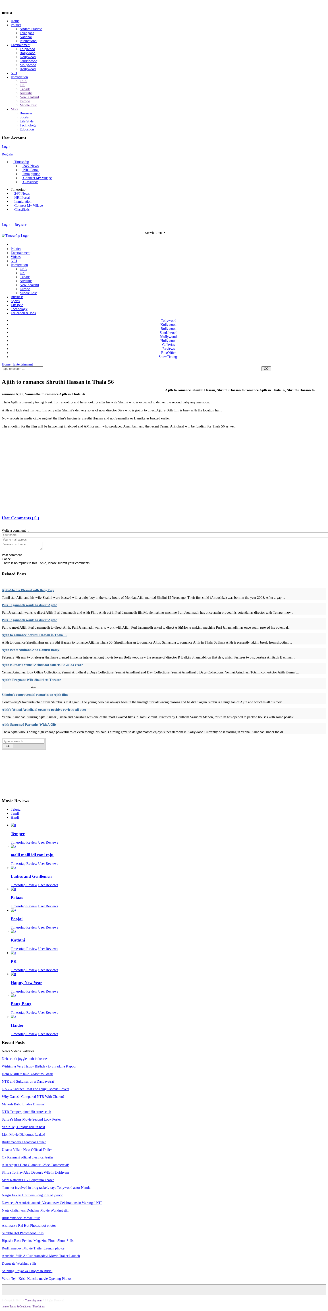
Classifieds (30, 182)
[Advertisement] (83, 374)
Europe (25, 101)
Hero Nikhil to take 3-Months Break (27, 1074)
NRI (14, 73)
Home (15, 21)
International (28, 41)
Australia (26, 93)
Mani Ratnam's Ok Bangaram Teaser (28, 1180)
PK (14, 961)
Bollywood (27, 53)
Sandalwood (28, 61)
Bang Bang (21, 1003)
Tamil (15, 813)
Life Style (26, 121)
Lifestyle (17, 305)
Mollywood (28, 65)
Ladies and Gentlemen (31, 876)
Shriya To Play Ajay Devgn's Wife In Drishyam (35, 1172)
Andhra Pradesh (31, 29)
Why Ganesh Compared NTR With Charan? (33, 1096)
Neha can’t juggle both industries (25, 1059)
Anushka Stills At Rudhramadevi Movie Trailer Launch (41, 1256)
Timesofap (21, 162)
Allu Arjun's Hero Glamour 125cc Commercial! (35, 1165)
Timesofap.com (33, 1300)
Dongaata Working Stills (19, 1263)
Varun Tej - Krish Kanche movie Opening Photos (36, 1278)
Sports (24, 117)
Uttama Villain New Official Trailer (27, 1150)
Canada (25, 89)
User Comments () (20, 518)
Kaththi (18, 940)
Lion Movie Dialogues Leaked (23, 1134)
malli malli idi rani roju (32, 855)
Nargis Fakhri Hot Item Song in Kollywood (32, 1195)
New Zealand (29, 97)
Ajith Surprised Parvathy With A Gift (29, 724)
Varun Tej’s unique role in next (23, 1127)
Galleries (168, 345)
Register (7, 154)
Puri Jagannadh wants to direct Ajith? (29, 605)
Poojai (17, 919)
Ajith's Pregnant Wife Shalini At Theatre (31, 679)
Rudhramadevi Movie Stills (21, 1218)
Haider (17, 1025)
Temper (18, 833)
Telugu (16, 809)
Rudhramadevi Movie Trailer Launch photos (33, 1248)
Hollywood (28, 69)
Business (26, 113)
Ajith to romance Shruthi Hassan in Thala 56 (34, 635)
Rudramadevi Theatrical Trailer (24, 1142)
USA (23, 81)
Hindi (15, 817)
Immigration (19, 77)
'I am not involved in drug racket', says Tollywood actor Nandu (46, 1187)
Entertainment (20, 45)
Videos (16, 257)
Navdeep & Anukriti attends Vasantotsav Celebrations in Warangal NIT (52, 1203)
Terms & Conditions (20, 1306)
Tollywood (27, 49)
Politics (16, 25)
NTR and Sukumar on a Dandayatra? (28, 1081)
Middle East (28, 105)
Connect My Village (37, 178)
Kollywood (28, 57)
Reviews (168, 349)
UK (22, 85)
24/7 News (30, 166)
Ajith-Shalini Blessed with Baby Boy (28, 590)
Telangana (27, 33)
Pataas (17, 897)
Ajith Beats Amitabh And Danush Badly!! (32, 650)
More (14, 109)
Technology (28, 125)
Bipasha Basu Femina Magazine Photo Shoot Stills (37, 1241)
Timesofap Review (24, 842)
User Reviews (48, 842)
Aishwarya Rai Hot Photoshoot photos (29, 1225)
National (26, 37)
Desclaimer (39, 1306)
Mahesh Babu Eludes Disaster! (23, 1104)
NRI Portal (30, 170)
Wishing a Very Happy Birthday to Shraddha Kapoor (39, 1066)
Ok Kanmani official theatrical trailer (27, 1157)
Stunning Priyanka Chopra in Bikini (27, 1271)
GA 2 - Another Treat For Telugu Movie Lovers (35, 1089)
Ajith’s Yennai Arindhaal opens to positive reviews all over (44, 709)
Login (6, 147)
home (5, 1306)
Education (27, 129)
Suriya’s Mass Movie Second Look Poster (31, 1119)
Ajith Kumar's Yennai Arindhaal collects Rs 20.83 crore (42, 665)
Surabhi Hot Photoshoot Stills (23, 1233)
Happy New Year (26, 982)
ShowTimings (168, 357)
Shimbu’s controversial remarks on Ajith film (35, 694)
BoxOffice (168, 353)
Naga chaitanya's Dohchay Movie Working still (35, 1210)
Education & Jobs (23, 313)
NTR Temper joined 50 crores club (26, 1112)
